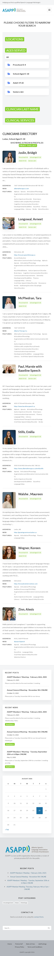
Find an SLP (19, 944)
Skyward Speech (19, 641)
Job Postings (42, 944)
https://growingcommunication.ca (25, 532)
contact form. (39, 917)
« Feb (7, 830)
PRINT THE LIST (27, 145)
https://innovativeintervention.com (26, 584)
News (17, 902)
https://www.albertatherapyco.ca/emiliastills (28, 468)
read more (10, 724)
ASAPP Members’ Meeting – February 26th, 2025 (28, 873)
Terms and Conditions (35, 947)
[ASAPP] (14, 10)
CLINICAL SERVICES (20, 120)
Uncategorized (8, 902)
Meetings (24, 902)
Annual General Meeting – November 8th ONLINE (28, 877)
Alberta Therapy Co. (20, 331)
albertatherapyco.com (21, 188)
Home (10, 944)
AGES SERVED (15, 50)
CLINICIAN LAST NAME (22, 109)
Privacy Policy (19, 947)
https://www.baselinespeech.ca (24, 406)
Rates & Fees (30, 944)
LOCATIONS (14, 39)
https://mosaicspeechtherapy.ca (24, 255)
